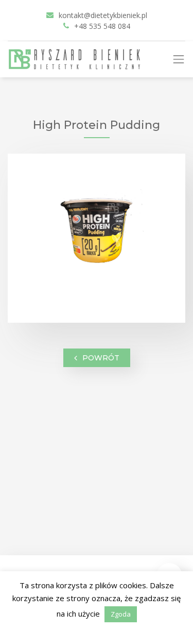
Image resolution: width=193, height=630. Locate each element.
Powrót (100, 357)
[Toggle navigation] (182, 59)
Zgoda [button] (121, 614)
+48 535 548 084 (102, 26)
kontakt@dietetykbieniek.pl (103, 15)
